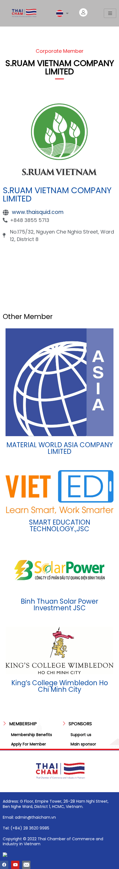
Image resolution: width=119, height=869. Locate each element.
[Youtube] (15, 865)
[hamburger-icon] (110, 13)
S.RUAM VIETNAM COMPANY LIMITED (57, 194)
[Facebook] (4, 865)
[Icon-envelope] (26, 865)
